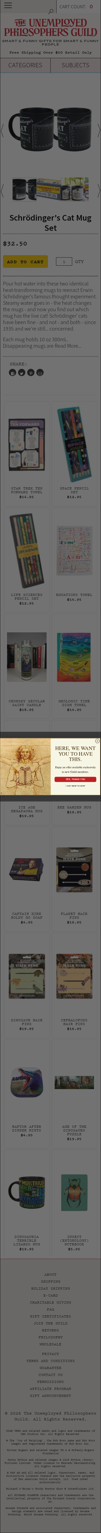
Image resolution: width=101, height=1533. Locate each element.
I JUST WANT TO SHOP (75, 786)
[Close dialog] (97, 741)
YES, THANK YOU (75, 779)
